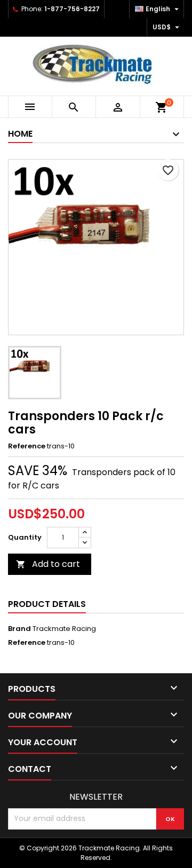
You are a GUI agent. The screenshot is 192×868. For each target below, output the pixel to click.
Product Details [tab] (47, 604)
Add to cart (48, 564)
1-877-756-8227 (72, 8)
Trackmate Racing (64, 629)
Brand (19, 629)
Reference (26, 446)
